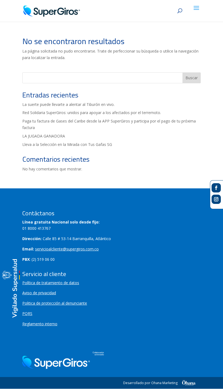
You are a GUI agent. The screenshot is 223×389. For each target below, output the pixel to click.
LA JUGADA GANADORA (43, 136)
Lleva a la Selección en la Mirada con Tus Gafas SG (67, 144)
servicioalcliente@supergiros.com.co (67, 249)
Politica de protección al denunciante (54, 303)
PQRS (27, 313)
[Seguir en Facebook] (216, 187)
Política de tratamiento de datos (50, 282)
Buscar (191, 77)
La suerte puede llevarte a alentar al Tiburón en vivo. (68, 104)
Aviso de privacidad (39, 292)
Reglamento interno (39, 323)
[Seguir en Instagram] (216, 199)
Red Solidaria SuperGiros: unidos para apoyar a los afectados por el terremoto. (91, 112)
